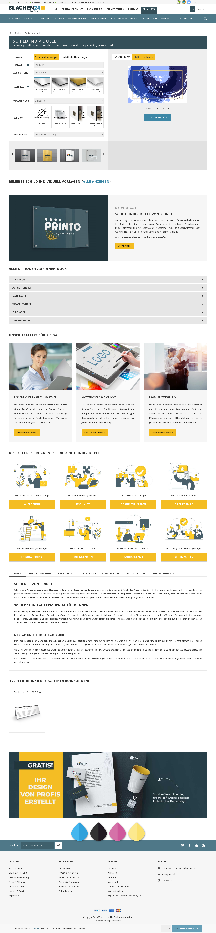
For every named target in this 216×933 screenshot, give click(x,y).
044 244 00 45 (86, 2)
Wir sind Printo (16, 868)
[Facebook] (189, 845)
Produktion (20, 134)
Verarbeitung (21, 101)
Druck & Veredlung (18, 872)
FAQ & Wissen (65, 868)
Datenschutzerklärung (118, 886)
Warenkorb (113, 882)
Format (17, 57)
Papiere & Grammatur (68, 882)
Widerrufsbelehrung (117, 891)
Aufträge (112, 877)
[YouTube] (196, 845)
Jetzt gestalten (157, 117)
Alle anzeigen (96, 181)
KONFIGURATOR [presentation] (88, 573)
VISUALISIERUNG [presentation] (66, 573)
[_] (56, 9)
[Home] (10, 33)
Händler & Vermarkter (68, 886)
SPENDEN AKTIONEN (68, 877)
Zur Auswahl (124, 245)
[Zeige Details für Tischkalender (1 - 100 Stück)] (27, 712)
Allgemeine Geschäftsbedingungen (124, 895)
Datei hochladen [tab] (145, 57)
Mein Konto (202, 2)
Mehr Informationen (26, 432)
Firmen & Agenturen (68, 872)
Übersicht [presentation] (17, 573)
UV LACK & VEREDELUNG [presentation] (40, 573)
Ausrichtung (20, 72)
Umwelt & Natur (16, 886)
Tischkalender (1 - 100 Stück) (27, 692)
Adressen (112, 872)
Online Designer (66, 891)
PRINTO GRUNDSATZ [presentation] (137, 573)
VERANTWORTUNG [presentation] (111, 573)
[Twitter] (182, 845)
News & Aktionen (17, 882)
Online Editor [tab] (123, 56)
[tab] (17, 573)
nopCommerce (114, 920)
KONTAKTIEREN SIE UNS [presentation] (164, 573)
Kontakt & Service (17, 891)
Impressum (14, 895)
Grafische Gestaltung (19, 877)
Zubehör (18, 117)
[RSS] (203, 845)
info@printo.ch (169, 874)
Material (18, 86)
